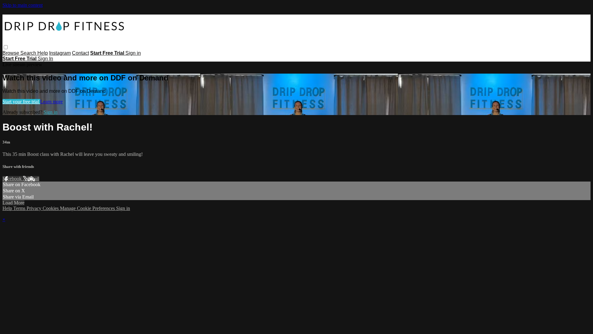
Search (28, 53)
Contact (80, 53)
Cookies (51, 208)
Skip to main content (22, 5)
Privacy (35, 208)
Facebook (12, 178)
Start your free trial (21, 101)
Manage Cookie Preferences (88, 208)
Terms (20, 208)
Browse (11, 53)
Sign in (133, 53)
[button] (6, 47)
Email (33, 178)
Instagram (60, 53)
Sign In (45, 58)
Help (42, 53)
